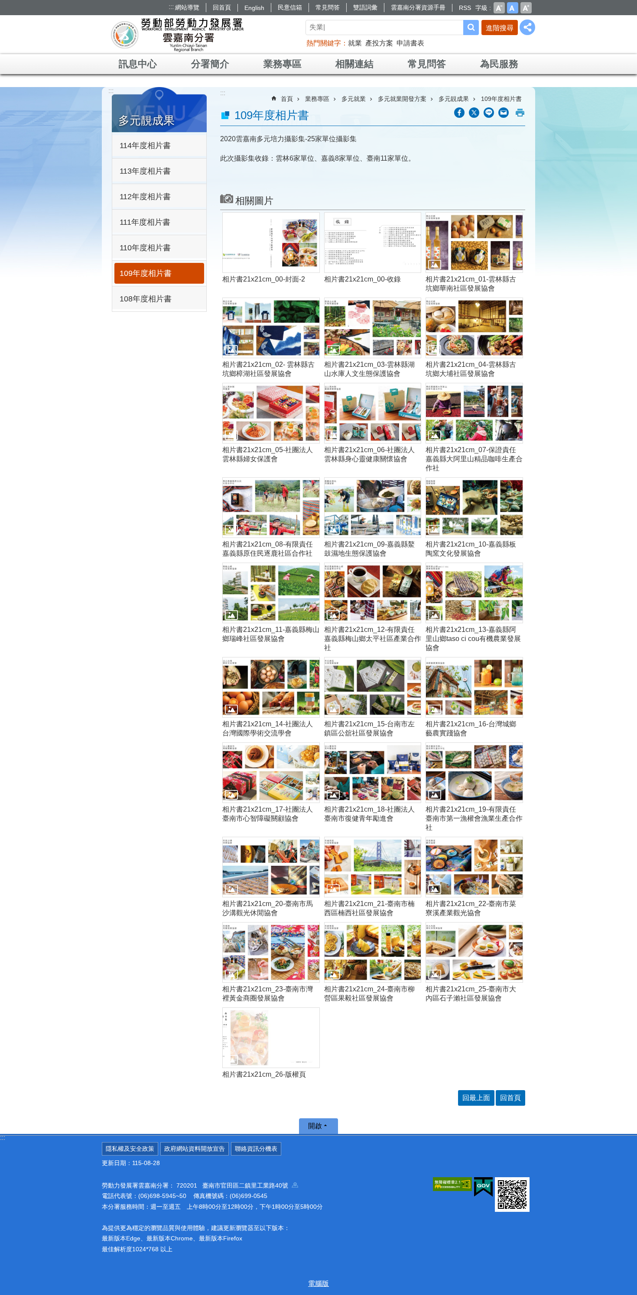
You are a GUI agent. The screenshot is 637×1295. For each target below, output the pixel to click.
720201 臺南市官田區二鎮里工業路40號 (234, 1185)
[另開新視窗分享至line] (489, 112)
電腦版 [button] (318, 1283)
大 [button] (526, 7)
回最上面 (476, 1097)
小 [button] (499, 7)
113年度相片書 (145, 171)
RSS (465, 7)
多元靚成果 (454, 98)
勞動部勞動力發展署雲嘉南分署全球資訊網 (177, 34)
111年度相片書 (145, 222)
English (254, 7)
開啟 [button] (315, 1126)
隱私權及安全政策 (130, 1148)
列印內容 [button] (520, 112)
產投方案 (379, 43)
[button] (271, 242)
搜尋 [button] (471, 27)
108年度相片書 (146, 299)
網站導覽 (187, 7)
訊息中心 (138, 63)
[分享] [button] (527, 27)
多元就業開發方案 (402, 98)
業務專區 (282, 63)
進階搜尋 (500, 28)
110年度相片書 (145, 247)
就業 (355, 43)
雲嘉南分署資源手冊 (418, 7)
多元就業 (353, 98)
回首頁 (222, 7)
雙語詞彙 (365, 7)
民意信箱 (290, 7)
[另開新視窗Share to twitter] (474, 112)
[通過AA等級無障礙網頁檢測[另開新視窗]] (452, 1184)
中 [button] (512, 7)
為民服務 (499, 63)
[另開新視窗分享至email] (503, 112)
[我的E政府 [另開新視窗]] (483, 1187)
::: (171, 6)
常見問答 (327, 7)
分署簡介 (210, 63)
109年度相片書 (146, 273)
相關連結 (354, 63)
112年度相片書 (145, 196)
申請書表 (410, 43)
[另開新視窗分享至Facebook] (459, 112)
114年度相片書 (145, 145)
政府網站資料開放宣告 (194, 1148)
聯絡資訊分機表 (256, 1148)
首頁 (287, 98)
